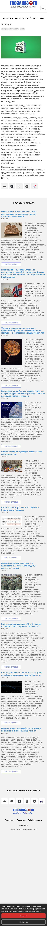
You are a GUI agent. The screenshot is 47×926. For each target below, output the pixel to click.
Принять (23, 916)
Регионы (21, 820)
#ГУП (16, 29)
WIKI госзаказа (35, 820)
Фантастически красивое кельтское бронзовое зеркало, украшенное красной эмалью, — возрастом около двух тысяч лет (22, 330)
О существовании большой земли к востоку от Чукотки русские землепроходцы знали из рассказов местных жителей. (23, 393)
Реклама (23, 825)
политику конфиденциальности (29, 911)
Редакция (9, 820)
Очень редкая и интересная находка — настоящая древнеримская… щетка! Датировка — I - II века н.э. (19, 214)
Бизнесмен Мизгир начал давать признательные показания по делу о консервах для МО (19, 565)
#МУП (22, 29)
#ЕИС (11, 29)
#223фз (4, 29)
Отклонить (23, 922)
